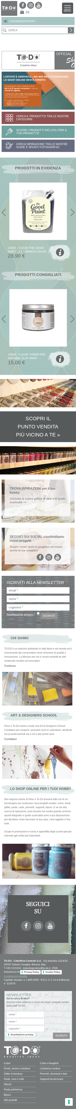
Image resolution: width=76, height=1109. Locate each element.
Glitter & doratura (13, 1073)
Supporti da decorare (51, 1079)
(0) (27, 12)
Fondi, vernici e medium (17, 1068)
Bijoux (7, 1094)
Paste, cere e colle (14, 1079)
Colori (7, 1063)
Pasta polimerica (13, 1089)
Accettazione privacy (22, 1034)
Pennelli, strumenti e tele (53, 1073)
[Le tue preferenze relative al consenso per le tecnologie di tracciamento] (69, 1102)
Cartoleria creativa (50, 1068)
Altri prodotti (10, 1100)
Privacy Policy (31, 972)
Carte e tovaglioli (49, 1063)
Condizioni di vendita (15, 976)
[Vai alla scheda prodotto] (59, 253)
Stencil (7, 1084)
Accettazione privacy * (21, 614)
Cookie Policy (52, 972)
